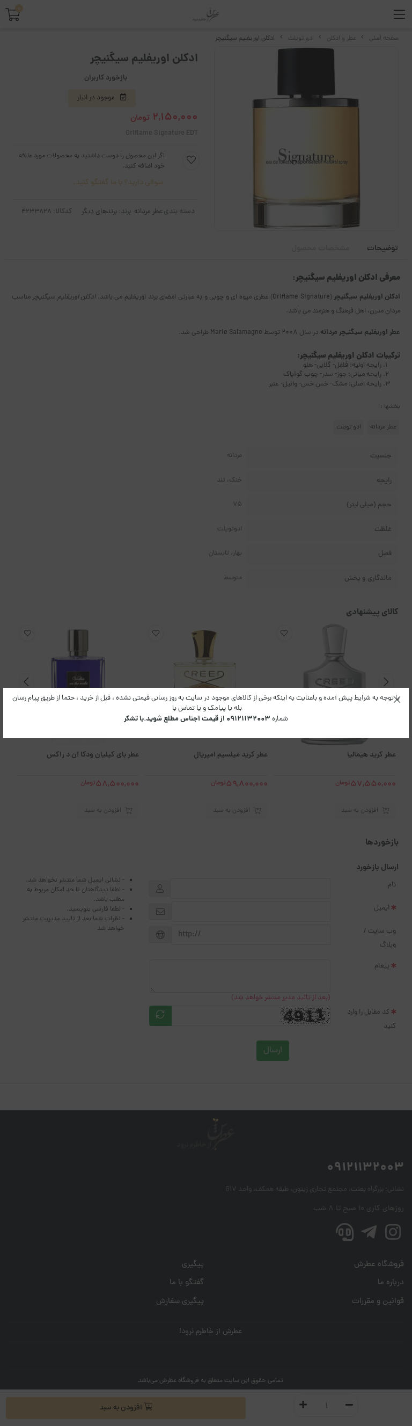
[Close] (397, 699)
